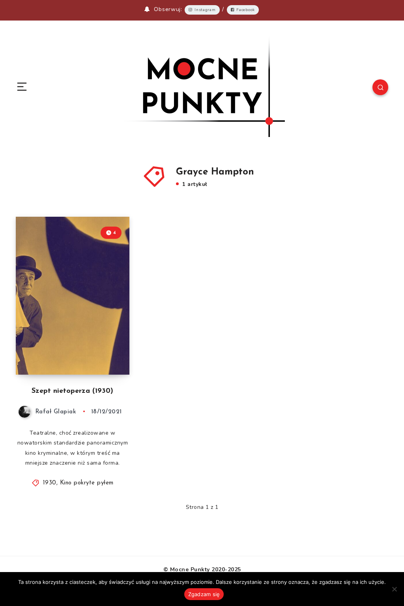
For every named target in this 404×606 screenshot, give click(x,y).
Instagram (205, 10)
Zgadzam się (204, 594)
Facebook (245, 10)
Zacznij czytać (106, 352)
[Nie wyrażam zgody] (394, 589)
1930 (49, 483)
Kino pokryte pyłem (87, 483)
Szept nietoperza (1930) (72, 391)
